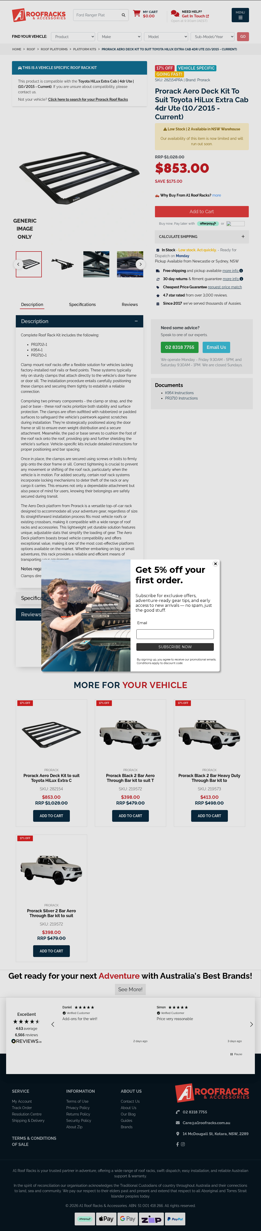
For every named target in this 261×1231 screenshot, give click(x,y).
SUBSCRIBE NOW (175, 647)
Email (142, 623)
